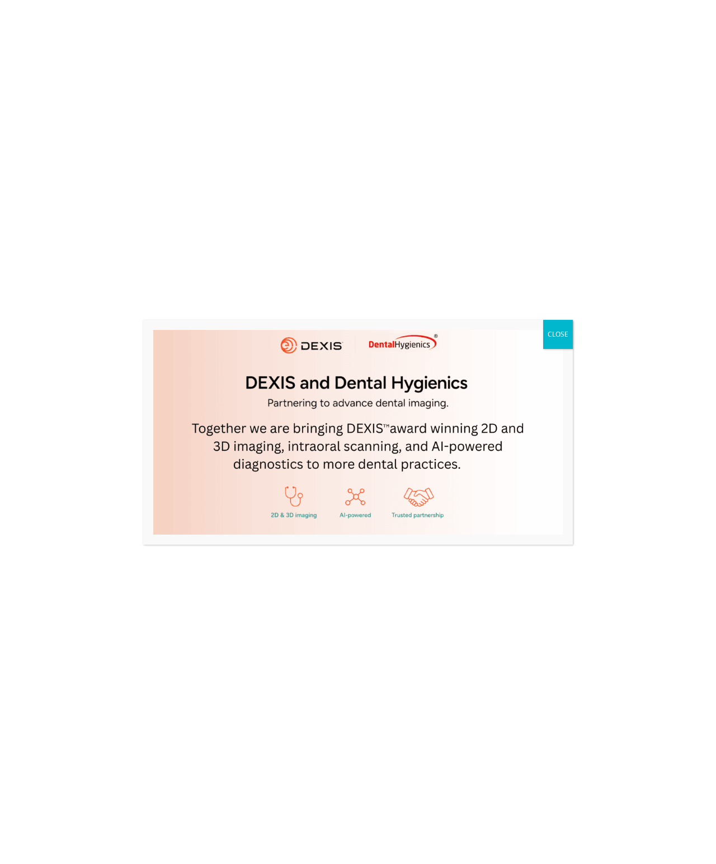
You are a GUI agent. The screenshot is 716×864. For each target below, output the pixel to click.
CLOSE (558, 334)
